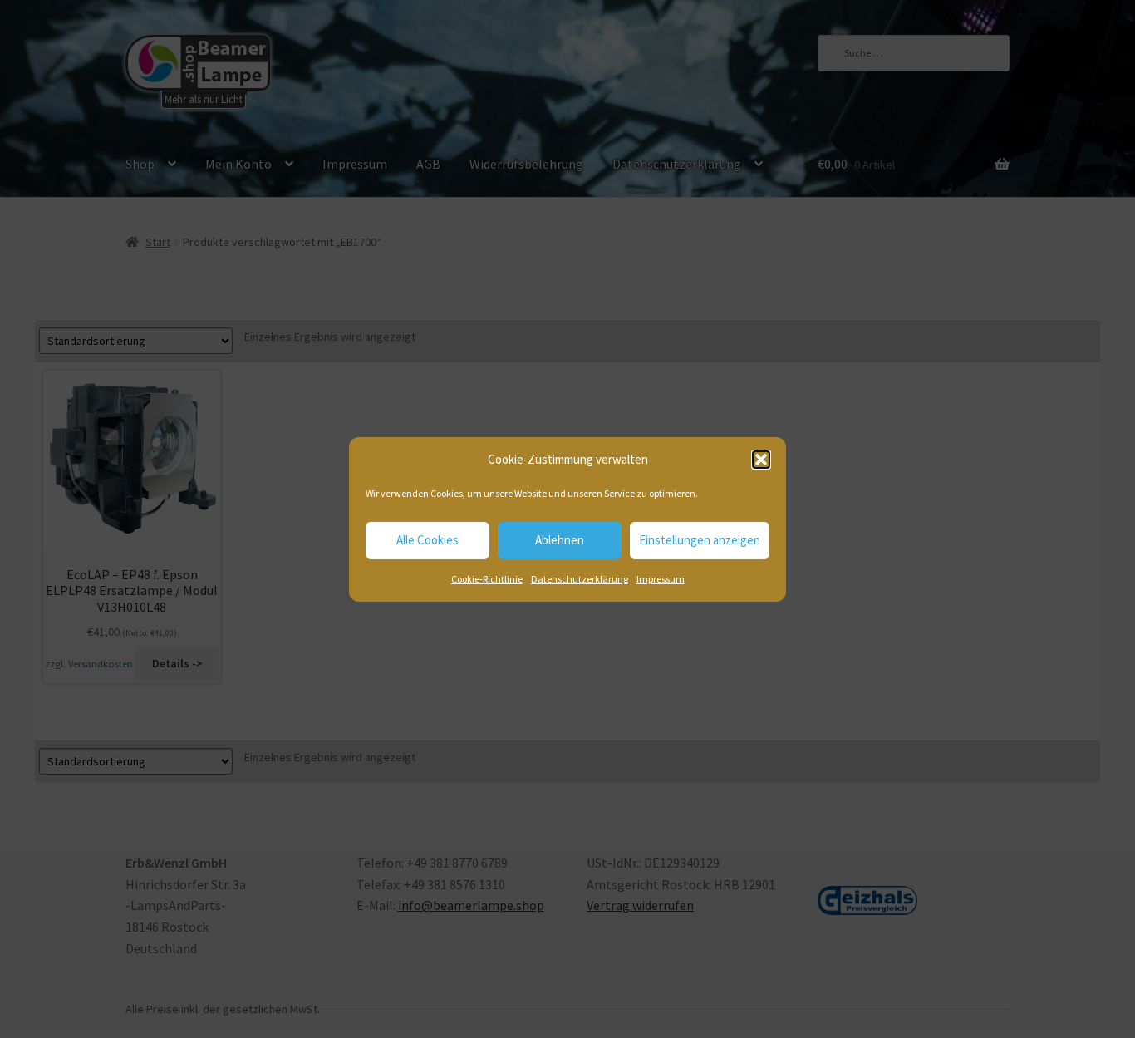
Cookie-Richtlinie (487, 579)
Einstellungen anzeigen (699, 540)
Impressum (660, 579)
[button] (761, 459)
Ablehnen (559, 540)
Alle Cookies (427, 540)
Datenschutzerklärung (579, 579)
